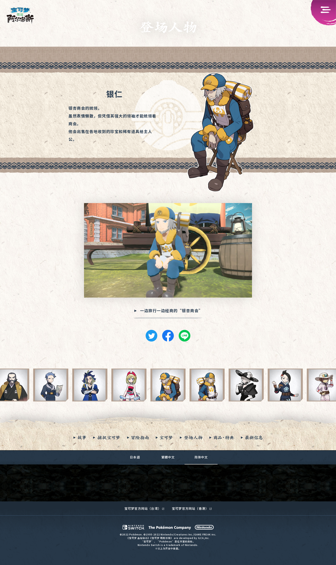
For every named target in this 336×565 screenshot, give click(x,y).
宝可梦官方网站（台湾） (142, 508)
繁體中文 (168, 457)
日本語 (135, 457)
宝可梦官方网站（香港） (190, 508)
